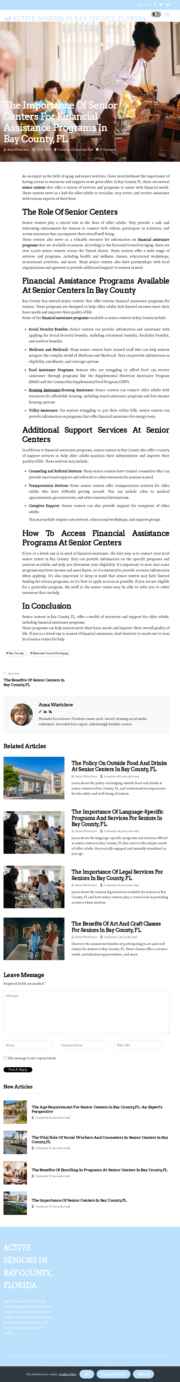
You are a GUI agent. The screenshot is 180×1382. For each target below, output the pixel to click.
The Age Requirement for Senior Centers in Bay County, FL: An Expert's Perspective (97, 1109)
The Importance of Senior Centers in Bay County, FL (79, 1200)
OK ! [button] (87, 1374)
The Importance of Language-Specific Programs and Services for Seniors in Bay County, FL (117, 818)
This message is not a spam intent (32, 1058)
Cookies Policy (67, 1374)
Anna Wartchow (18, 149)
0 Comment (108, 149)
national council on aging (50, 653)
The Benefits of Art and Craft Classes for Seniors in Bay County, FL (116, 927)
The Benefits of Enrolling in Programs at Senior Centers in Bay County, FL (100, 1170)
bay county (16, 653)
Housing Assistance (44, 390)
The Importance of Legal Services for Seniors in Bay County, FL (117, 875)
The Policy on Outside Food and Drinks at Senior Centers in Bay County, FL (119, 766)
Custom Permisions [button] (113, 1374)
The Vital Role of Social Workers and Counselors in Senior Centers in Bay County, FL (100, 1139)
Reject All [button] (143, 1374)
